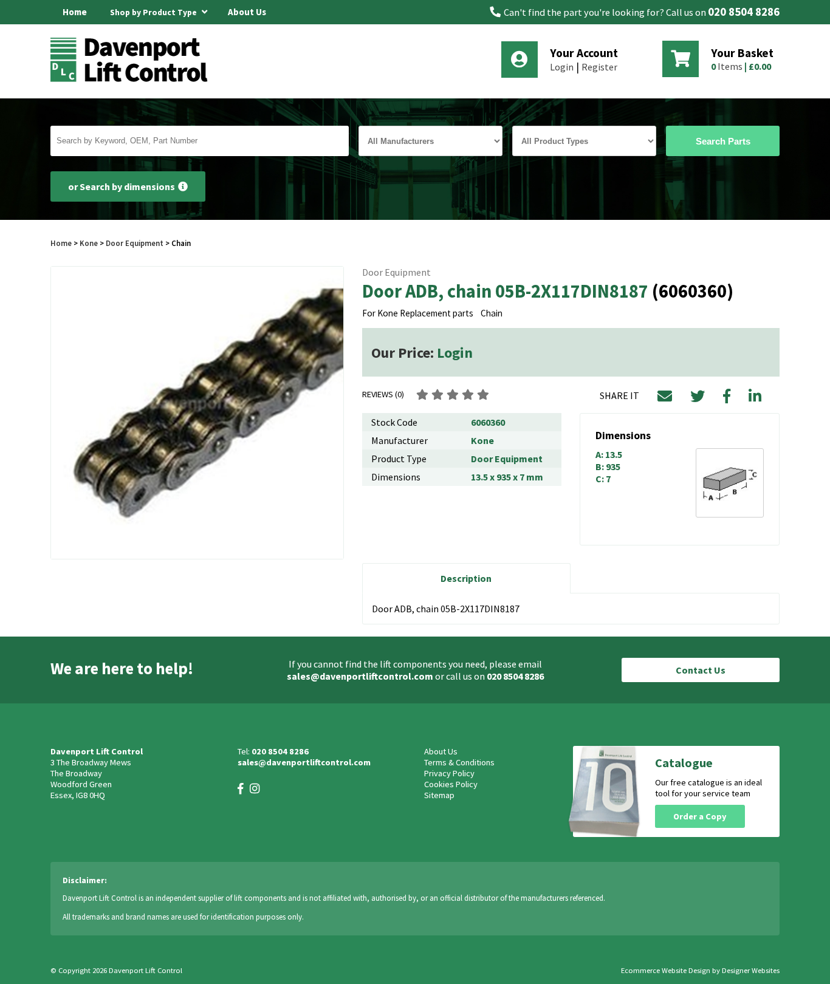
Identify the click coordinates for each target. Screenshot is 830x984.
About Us (247, 12)
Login (562, 67)
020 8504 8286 (744, 12)
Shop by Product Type (154, 12)
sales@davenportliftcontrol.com (360, 676)
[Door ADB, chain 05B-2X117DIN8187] (197, 413)
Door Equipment (134, 243)
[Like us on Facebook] (241, 788)
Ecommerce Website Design (665, 970)
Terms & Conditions (459, 762)
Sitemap (439, 795)
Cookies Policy (451, 784)
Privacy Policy (449, 773)
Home (75, 12)
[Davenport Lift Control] (132, 80)
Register (599, 67)
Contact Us (700, 670)
